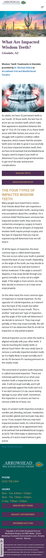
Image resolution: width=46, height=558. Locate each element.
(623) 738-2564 (10, 481)
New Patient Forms (23, 505)
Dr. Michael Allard (23, 67)
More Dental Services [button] (12, 446)
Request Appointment (23, 514)
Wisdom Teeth (23, 173)
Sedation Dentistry (23, 182)
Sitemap (27, 538)
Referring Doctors (23, 523)
